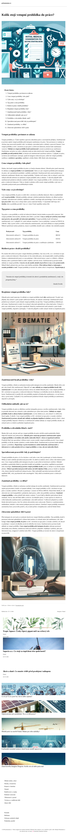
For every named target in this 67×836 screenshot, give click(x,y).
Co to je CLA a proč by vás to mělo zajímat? (17, 696)
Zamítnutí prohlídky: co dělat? (16, 124)
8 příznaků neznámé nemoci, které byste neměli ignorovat (22, 749)
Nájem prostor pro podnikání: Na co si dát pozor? (19, 714)
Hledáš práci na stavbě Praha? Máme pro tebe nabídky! (21, 731)
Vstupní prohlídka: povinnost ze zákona (19, 93)
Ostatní (63, 611)
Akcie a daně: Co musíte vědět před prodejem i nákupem (27, 671)
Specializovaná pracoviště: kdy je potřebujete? (21, 121)
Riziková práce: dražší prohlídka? (17, 106)
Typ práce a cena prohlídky (15, 102)
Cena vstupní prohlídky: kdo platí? (18, 96)
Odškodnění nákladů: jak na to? (17, 115)
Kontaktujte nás (20, 605)
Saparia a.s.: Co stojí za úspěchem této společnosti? (24, 651)
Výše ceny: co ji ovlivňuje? (15, 99)
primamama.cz (6, 3)
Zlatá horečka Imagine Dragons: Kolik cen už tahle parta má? (23, 766)
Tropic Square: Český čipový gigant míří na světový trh (26, 631)
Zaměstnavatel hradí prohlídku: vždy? (19, 112)
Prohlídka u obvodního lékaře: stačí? (18, 118)
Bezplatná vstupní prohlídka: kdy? (18, 109)
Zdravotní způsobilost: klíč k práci (18, 127)
